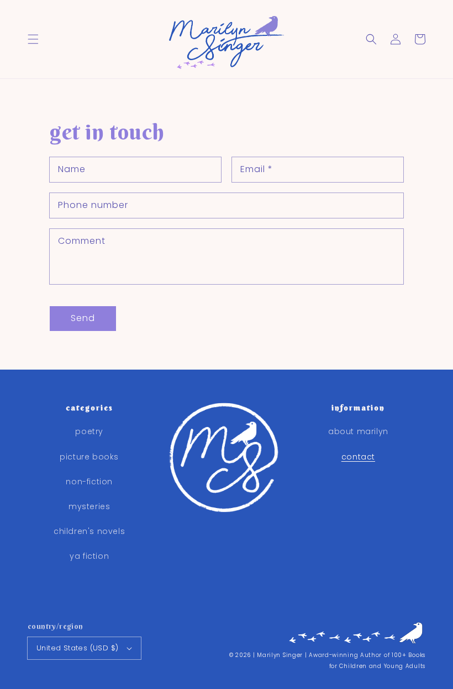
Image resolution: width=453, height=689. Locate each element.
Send (83, 318)
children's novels (89, 531)
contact (358, 456)
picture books (89, 456)
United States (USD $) (77, 648)
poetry (89, 431)
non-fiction (89, 481)
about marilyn (358, 431)
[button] (33, 39)
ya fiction (89, 556)
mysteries (89, 506)
